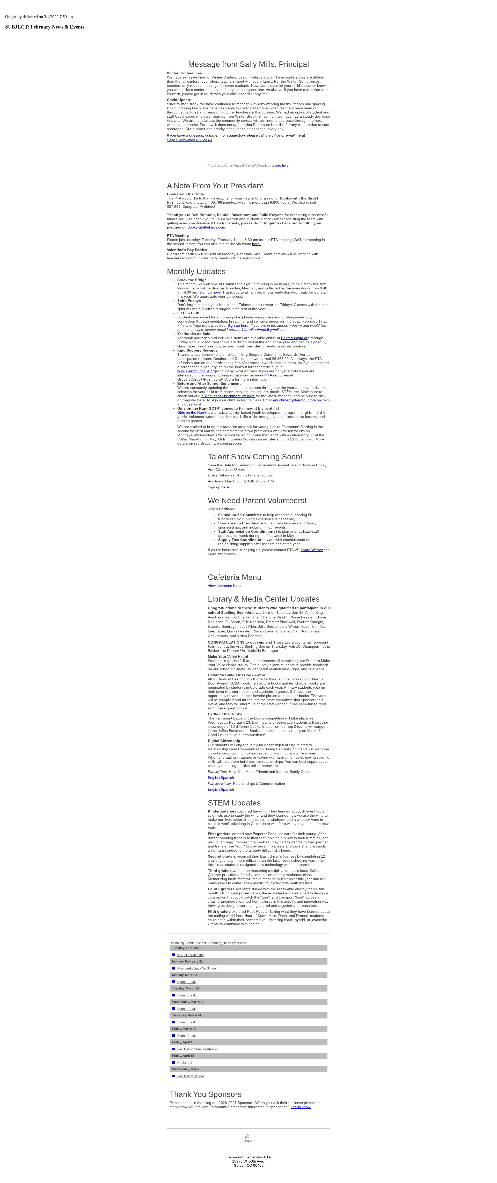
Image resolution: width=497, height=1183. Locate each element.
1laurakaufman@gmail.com (264, 329)
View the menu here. (225, 585)
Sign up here (238, 325)
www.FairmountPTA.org (196, 371)
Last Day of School (190, 1076)
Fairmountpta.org (295, 338)
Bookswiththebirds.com (206, 227)
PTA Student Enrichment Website (228, 396)
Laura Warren (312, 550)
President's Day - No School (197, 968)
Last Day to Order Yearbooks (197, 1049)
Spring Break (186, 982)
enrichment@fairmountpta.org (297, 400)
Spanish (227, 777)
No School (184, 1063)
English (214, 777)
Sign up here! (210, 292)
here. (256, 244)
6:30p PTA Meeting (190, 955)
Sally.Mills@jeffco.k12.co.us (189, 140)
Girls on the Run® (192, 412)
